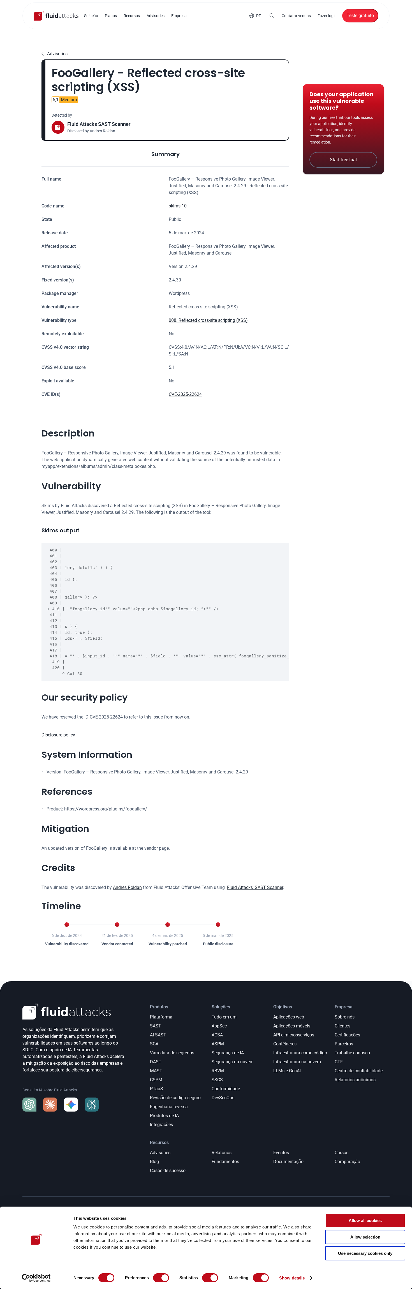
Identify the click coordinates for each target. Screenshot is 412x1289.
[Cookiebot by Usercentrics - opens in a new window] (36, 1278)
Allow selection (365, 1237)
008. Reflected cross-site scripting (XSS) (208, 320)
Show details (292, 1278)
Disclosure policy (58, 735)
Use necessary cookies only (365, 1253)
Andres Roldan (127, 887)
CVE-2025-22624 (185, 394)
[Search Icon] (271, 15)
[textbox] (165, 612)
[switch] (161, 1277)
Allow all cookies (365, 1220)
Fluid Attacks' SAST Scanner (255, 887)
